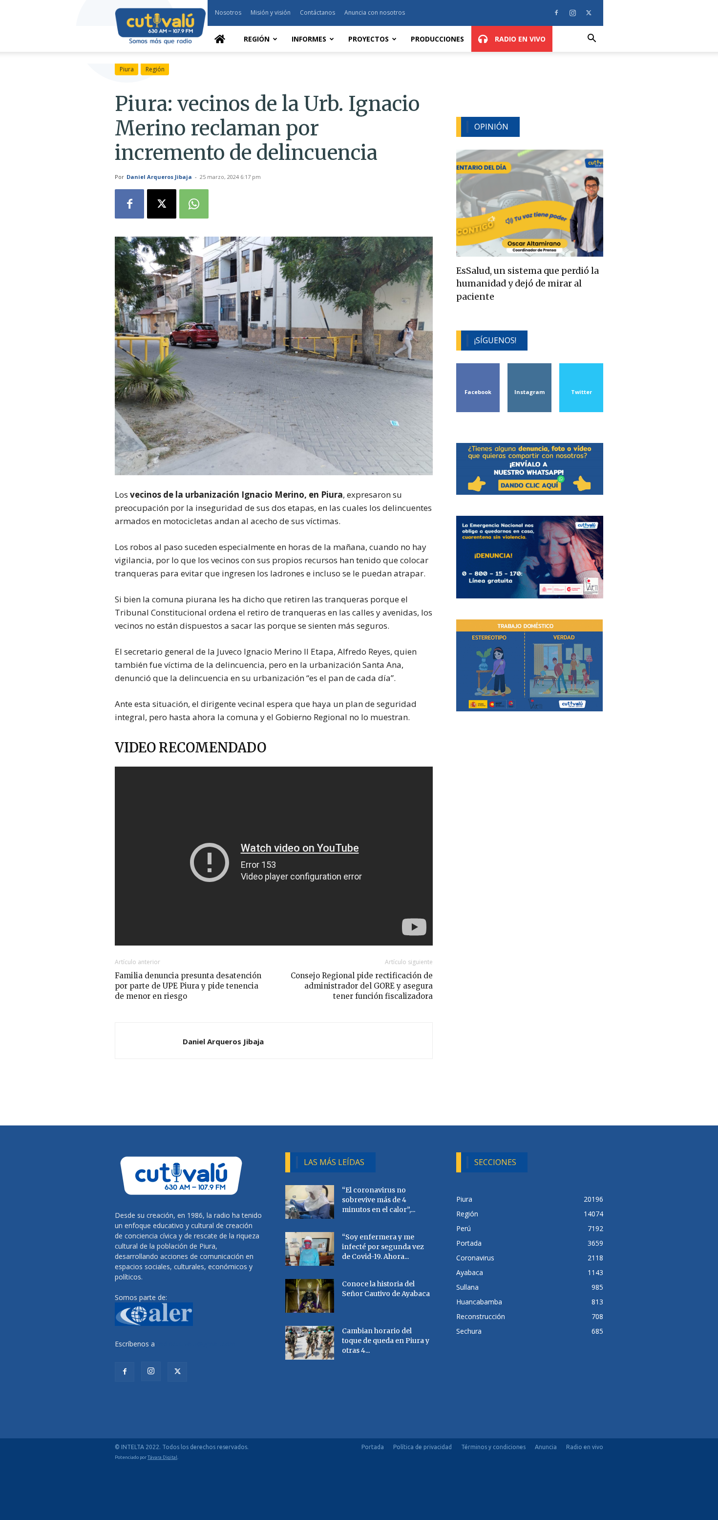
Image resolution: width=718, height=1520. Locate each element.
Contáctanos (317, 12)
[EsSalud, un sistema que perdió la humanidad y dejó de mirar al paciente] (529, 203)
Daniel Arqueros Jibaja (159, 176)
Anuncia (546, 1447)
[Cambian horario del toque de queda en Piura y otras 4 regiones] (309, 1343)
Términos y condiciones (493, 1447)
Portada (372, 1447)
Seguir (529, 367)
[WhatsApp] (194, 204)
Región (257, 39)
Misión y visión (271, 12)
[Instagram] (572, 13)
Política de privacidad (422, 1447)
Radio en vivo (584, 1447)
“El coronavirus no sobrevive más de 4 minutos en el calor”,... (378, 1200)
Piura (127, 69)
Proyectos (368, 39)
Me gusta (478, 367)
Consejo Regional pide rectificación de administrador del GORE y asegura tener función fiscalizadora (361, 986)
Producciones (437, 39)
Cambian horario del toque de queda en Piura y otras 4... (385, 1340)
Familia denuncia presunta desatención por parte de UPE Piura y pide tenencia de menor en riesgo (188, 986)
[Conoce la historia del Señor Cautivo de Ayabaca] (309, 1296)
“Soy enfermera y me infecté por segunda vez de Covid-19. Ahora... (383, 1247)
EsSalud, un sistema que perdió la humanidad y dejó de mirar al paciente (527, 283)
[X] (588, 13)
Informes (309, 39)
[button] (591, 39)
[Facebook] (556, 13)
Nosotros (228, 12)
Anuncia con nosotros (374, 12)
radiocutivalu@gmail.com (196, 1343)
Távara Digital (162, 1457)
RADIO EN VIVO (519, 39)
